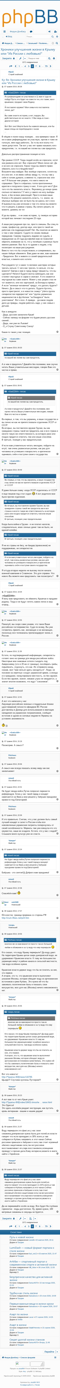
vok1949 (15, 902)
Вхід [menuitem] (50, 32)
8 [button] (39, 66)
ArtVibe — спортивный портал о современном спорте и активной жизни (33, 1263)
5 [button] (28, 66)
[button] (10, 66)
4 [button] (25, 66)
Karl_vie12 (33, 1254)
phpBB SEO (35, 1382)
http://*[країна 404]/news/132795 (17, 1077)
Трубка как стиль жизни (24, 1293)
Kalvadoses (33, 1296)
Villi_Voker (33, 1267)
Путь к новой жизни (22, 1237)
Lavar (31, 1317)
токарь (11, 925)
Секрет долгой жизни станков (27, 1339)
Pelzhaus (12, 755)
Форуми (32, 32)
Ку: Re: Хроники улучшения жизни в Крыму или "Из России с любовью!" (28, 81)
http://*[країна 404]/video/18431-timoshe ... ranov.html (27, 1102)
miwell (11, 778)
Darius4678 (33, 1283)
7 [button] (36, 66)
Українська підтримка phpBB (44, 1376)
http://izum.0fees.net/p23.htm (15, 918)
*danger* (12, 841)
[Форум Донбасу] (30, 14)
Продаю (20, 1242)
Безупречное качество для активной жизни (31, 1278)
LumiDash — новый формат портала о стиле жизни (32, 1249)
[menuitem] (57, 43)
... (3, 36)
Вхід (10, 36)
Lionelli (31, 1240)
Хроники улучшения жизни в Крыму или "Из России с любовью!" (28, 51)
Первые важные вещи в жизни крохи (32, 1303)
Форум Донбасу (18, 31)
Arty (24, 1371)
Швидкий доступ (5, 32)
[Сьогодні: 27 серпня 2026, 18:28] (53, 43)
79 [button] (46, 66)
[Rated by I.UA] (23, 1364)
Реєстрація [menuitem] (56, 32)
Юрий (11, 72)
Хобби (19, 1319)
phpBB (21, 1368)
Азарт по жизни (19, 1314)
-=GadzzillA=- (15, 339)
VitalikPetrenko (34, 1328)
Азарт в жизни (18, 1324)
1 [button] (19, 66)
